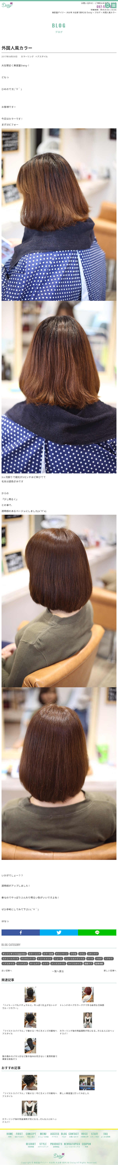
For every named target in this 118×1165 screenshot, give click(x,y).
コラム (82, 953)
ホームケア (35, 963)
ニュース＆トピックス (75, 958)
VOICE (84, 1135)
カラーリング (27, 56)
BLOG (64, 1135)
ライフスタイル (75, 963)
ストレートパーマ (10, 958)
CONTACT (74, 1135)
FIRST (19, 1135)
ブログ (99, 958)
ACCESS (54, 1135)
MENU (43, 1135)
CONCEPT (31, 1135)
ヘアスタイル (41, 56)
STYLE (43, 1145)
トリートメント (44, 958)
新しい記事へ (110, 970)
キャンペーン (62, 953)
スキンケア (93, 953)
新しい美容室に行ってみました (74, 1093)
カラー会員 (48, 953)
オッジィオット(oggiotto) (14, 953)
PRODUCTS (56, 1145)
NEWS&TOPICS (72, 1145)
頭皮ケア (88, 963)
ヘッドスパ (22, 963)
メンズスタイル (58, 963)
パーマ (90, 958)
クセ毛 (73, 953)
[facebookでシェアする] (21, 932)
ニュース (58, 958)
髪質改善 (99, 963)
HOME (10, 1135)
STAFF (94, 1135)
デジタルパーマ (28, 958)
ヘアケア (109, 958)
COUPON (86, 1145)
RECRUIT (31, 1145)
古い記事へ (7, 970)
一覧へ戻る (58, 971)
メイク (45, 963)
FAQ (105, 1135)
